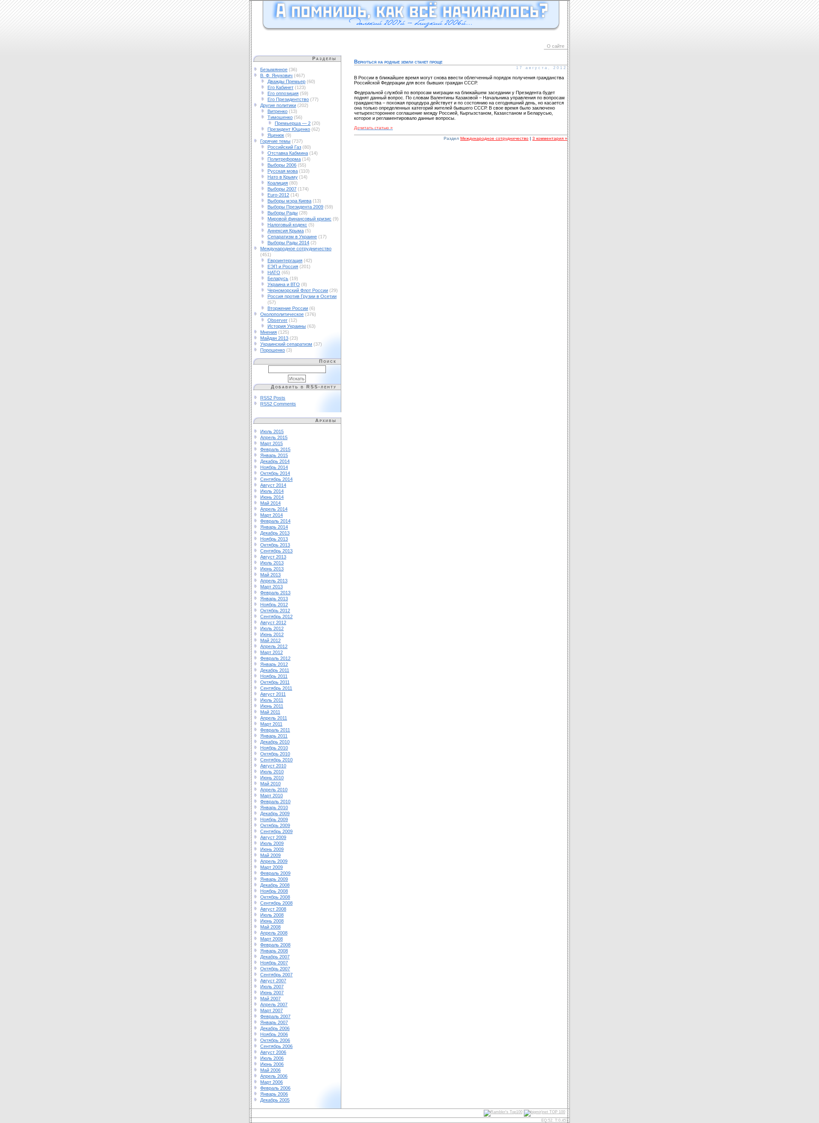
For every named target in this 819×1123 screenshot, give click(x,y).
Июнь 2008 (272, 920)
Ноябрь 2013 (274, 538)
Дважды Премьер (286, 81)
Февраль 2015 (275, 449)
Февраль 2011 (275, 729)
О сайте (555, 46)
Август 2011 (273, 694)
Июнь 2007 (272, 992)
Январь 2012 (274, 664)
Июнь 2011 (271, 706)
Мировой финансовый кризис (299, 218)
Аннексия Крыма (285, 230)
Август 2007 (273, 980)
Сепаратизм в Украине (292, 236)
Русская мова (282, 171)
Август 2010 (273, 765)
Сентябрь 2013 (276, 550)
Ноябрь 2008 (274, 891)
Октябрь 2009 (275, 825)
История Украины (286, 326)
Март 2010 (271, 795)
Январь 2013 (274, 598)
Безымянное (274, 69)
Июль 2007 (272, 986)
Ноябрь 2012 (274, 604)
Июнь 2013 (272, 568)
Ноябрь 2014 (274, 467)
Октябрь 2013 (275, 544)
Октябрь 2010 (275, 753)
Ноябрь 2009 (274, 819)
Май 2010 (270, 783)
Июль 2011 (271, 700)
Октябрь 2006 (275, 1040)
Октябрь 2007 (275, 968)
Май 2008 (270, 926)
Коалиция (277, 182)
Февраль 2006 (275, 1088)
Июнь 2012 (272, 634)
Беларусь (277, 278)
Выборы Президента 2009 (295, 206)
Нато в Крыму (282, 176)
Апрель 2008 (274, 932)
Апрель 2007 (274, 1004)
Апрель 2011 (273, 718)
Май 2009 (270, 855)
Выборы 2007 (281, 188)
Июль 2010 (272, 771)
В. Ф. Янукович (276, 75)
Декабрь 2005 (275, 1100)
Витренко (277, 111)
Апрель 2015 (274, 437)
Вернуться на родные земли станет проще (398, 62)
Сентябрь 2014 (276, 479)
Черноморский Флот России (297, 290)
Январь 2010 (274, 807)
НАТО (273, 272)
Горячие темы (275, 141)
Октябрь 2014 (275, 473)
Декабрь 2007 (275, 956)
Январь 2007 (274, 1022)
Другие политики (278, 105)
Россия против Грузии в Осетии (302, 296)
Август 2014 (273, 485)
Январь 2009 (274, 879)
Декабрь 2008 (275, 885)
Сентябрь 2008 (276, 903)
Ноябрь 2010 (274, 747)
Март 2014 (271, 515)
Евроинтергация (284, 260)
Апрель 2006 (274, 1076)
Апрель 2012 (274, 646)
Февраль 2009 (275, 873)
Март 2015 (271, 443)
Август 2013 (273, 556)
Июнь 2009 (272, 849)
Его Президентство (288, 99)
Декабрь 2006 (275, 1028)
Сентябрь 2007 (276, 974)
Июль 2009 (272, 843)
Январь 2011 (274, 735)
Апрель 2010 (274, 789)
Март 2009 (271, 867)
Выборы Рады (282, 212)
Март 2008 (271, 938)
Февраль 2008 (275, 944)
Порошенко (272, 350)
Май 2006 (270, 1070)
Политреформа (284, 159)
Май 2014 (270, 503)
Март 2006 (271, 1082)
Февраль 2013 (275, 592)
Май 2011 (270, 712)
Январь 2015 (274, 455)
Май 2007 (270, 998)
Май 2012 (270, 640)
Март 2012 (271, 652)
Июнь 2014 (272, 497)
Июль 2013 (272, 562)
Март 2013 (271, 586)
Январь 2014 (274, 527)
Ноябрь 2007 (274, 962)
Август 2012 (273, 622)
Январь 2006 (274, 1094)
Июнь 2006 (272, 1064)
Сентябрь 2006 (276, 1046)
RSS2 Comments (278, 403)
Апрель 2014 (274, 509)
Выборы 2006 (281, 165)
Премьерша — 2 (293, 123)
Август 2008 (273, 909)
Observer (277, 320)
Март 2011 (271, 723)
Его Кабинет (280, 87)
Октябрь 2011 (275, 682)
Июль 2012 (272, 628)
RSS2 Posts (272, 397)
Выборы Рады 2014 (288, 242)
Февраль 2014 (275, 521)
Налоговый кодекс (287, 224)
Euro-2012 (278, 194)
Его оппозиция (283, 93)
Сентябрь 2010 (276, 759)
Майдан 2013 (274, 338)
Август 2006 (273, 1052)
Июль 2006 (272, 1058)
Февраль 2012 (275, 658)
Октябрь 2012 (275, 610)
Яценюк (275, 135)
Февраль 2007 (275, 1016)
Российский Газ (284, 147)
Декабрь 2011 (274, 670)
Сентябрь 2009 (276, 831)
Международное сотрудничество (295, 248)
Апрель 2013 (274, 580)
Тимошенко (280, 117)
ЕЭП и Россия (282, 266)
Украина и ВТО (283, 284)
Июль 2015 (272, 431)
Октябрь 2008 (275, 897)
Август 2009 (273, 837)
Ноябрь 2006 (274, 1034)
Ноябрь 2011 (274, 676)
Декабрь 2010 (275, 741)
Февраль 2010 (275, 801)
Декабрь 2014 (275, 461)
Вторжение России (287, 308)
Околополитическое (282, 314)
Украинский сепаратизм (286, 344)
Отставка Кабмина (287, 153)
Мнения (268, 332)
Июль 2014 (272, 491)
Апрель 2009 (274, 861)
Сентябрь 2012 (276, 616)
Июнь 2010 (272, 777)
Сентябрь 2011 (276, 688)
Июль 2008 (272, 915)
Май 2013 (270, 574)
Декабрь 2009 (275, 813)
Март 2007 (271, 1010)
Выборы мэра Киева (289, 200)
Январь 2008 (274, 950)
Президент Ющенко (288, 129)
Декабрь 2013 (275, 532)
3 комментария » (549, 138)
